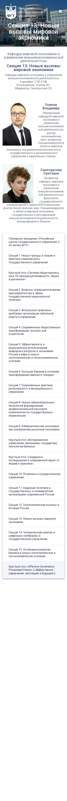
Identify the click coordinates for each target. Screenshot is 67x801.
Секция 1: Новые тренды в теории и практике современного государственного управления (32, 259)
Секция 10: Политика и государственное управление (34, 475)
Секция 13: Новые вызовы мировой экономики (32, 520)
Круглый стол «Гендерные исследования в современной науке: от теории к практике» (34, 460)
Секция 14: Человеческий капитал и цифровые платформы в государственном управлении (32, 536)
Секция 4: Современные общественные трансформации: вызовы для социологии (34, 331)
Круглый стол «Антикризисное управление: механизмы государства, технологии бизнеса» (33, 443)
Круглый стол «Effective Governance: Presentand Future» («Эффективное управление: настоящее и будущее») (32, 570)
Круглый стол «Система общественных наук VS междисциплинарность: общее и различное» (34, 276)
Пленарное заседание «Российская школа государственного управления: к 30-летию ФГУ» (34, 242)
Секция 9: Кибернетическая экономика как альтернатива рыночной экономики (34, 428)
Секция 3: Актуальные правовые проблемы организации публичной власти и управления (31, 313)
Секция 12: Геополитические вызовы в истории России (34, 506)
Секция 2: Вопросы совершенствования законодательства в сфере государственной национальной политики (34, 294)
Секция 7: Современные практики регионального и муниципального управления (31, 388)
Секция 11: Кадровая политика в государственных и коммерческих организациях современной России (31, 491)
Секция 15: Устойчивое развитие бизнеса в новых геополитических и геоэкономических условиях (32, 553)
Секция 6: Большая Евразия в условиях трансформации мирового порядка (34, 373)
